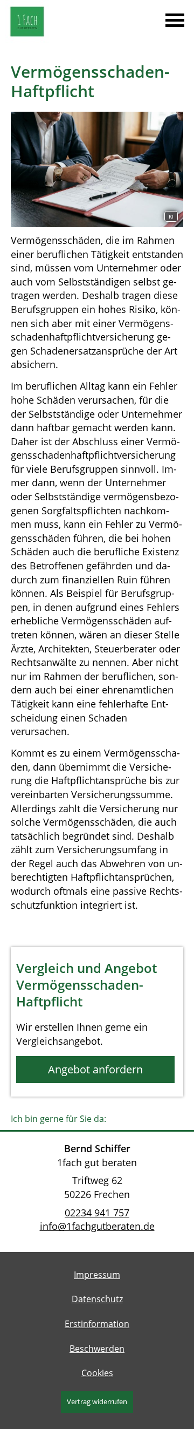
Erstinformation (97, 1324)
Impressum (97, 1275)
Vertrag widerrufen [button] (97, 1401)
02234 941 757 (97, 1212)
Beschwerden (97, 1349)
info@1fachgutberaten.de (97, 1226)
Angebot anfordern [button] (95, 1069)
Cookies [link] (97, 1373)
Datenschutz (97, 1299)
